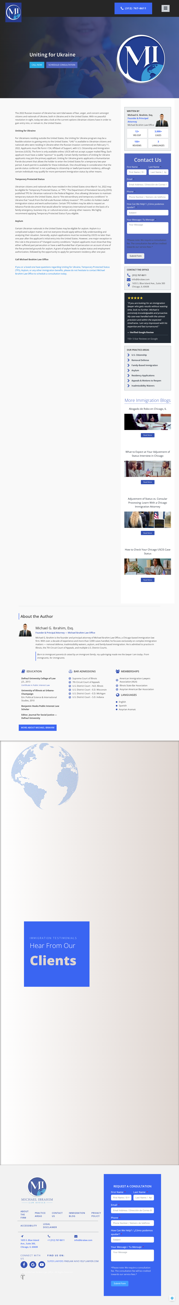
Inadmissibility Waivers (143, 385)
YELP (82, 1261)
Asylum (135, 370)
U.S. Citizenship (139, 355)
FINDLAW (68, 1261)
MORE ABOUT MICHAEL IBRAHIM (37, 727)
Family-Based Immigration (145, 365)
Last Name (154, 166)
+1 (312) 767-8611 (56, 1240)
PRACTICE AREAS (40, 1215)
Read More (147, 435)
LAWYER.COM (92, 1261)
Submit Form (136, 256)
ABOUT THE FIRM (25, 1214)
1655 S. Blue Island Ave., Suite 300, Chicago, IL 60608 (30, 1243)
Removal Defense (140, 360)
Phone (130, 191)
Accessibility (29, 1225)
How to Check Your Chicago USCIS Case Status (147, 551)
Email (129, 179)
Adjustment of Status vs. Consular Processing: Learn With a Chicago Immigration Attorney (147, 502)
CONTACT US (57, 1215)
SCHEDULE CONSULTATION (61, 64)
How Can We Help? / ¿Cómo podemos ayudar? (145, 206)
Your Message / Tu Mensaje (140, 219)
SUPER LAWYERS (55, 1261)
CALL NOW (37, 64)
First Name (132, 166)
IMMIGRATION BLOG (77, 1215)
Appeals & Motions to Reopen (146, 380)
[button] (133, 8)
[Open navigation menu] (166, 8)
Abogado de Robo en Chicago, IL (147, 409)
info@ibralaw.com (83, 1240)
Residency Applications (143, 375)
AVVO (76, 1261)
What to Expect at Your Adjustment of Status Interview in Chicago (148, 453)
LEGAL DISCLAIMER (50, 1226)
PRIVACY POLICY (96, 1215)
